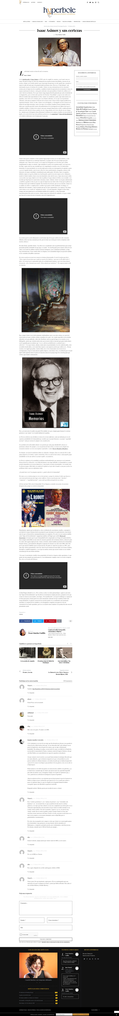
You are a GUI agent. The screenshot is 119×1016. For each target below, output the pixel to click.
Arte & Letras (47, 26)
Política (82, 127)
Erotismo (78, 118)
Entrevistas (93, 115)
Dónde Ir (85, 115)
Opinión (90, 122)
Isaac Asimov (34, 79)
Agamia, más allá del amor (25, 995)
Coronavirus (89, 113)
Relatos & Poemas (82, 129)
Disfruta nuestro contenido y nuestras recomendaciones (42, 1014)
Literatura (92, 120)
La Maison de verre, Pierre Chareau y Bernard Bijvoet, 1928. (58, 672)
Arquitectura (87, 107)
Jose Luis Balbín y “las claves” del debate (64, 661)
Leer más (50, 637)
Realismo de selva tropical (67, 993)
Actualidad (79, 107)
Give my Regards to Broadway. (60, 448)
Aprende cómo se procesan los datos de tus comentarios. (56, 942)
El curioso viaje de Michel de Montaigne (46, 661)
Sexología (91, 129)
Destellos (79, 115)
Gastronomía (94, 118)
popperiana (54, 114)
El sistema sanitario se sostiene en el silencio (28, 997)
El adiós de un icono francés (38, 980)
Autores (33, 2)
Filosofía (65, 26)
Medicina (78, 122)
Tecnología (95, 129)
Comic (90, 111)
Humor (77, 120)
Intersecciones (84, 120)
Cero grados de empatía (27, 661)
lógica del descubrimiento (65, 114)
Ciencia (51, 26)
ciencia (21, 614)
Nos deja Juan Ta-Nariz (67, 957)
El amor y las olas (27, 671)
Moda (82, 122)
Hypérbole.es (26, 2)
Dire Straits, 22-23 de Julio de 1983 (27, 1003)
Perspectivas (83, 124)
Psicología (88, 127)
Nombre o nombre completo (81, 76)
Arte (93, 107)
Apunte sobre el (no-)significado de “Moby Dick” (69, 971)
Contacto (39, 2)
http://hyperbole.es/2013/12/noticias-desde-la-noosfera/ (46, 689)
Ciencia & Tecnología (58, 26)
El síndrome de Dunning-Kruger (26, 992)
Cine (86, 111)
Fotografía (89, 118)
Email (77, 81)
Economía (89, 115)
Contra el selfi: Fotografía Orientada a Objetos (56, 630)
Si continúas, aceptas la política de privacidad (86, 86)
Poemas (78, 127)
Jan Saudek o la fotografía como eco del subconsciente (31, 1000)
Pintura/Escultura (90, 124)
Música (86, 122)
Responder (32, 692)
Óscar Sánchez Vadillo (60, 34)
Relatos (94, 127)
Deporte (95, 113)
